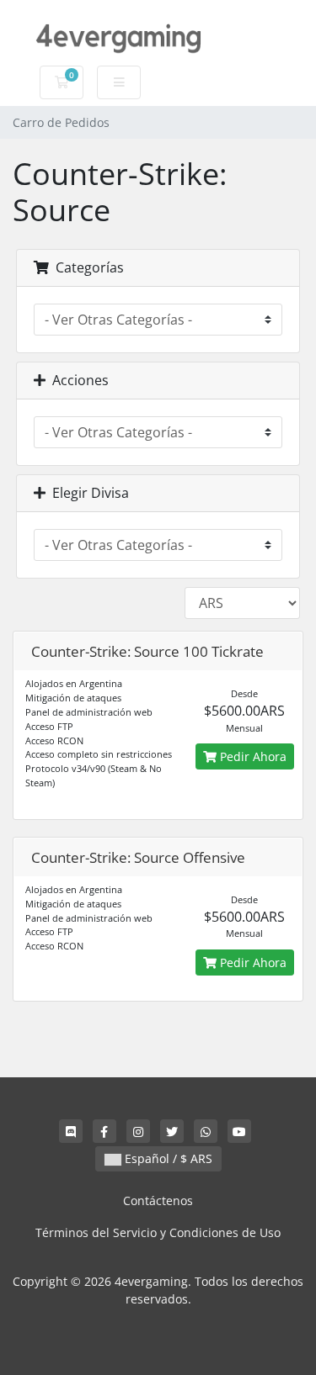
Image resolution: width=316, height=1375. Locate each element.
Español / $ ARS (166, 1158)
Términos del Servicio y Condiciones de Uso (158, 1232)
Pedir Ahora (252, 756)
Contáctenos (158, 1200)
